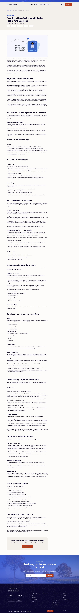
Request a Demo (27, 546)
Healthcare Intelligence (36, 593)
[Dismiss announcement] (77, 1)
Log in (64, 597)
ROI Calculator (55, 596)
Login (61, 4)
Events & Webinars (56, 589)
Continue (49, 575)
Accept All (50, 610)
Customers (42, 4)
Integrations (34, 597)
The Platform (34, 589)
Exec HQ (33, 595)
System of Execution (56, 600)
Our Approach (34, 599)
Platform (30, 4)
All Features (34, 591)
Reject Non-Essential (67, 610)
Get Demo (68, 4)
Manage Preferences (58, 610)
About (64, 589)
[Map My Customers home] (12, 4)
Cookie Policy (29, 611)
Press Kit (54, 602)
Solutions (36, 4)
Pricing (33, 601)
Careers (64, 591)
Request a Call (67, 601)
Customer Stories (45, 593)
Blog (10, 10)
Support (64, 595)
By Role (43, 591)
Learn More (53, 1)
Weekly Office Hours (56, 598)
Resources (48, 4)
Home (8, 10)
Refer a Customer (56, 604)
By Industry (44, 589)
